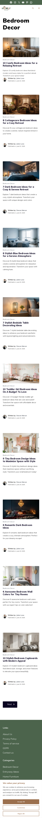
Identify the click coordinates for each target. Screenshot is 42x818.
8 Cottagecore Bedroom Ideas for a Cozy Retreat (20, 121)
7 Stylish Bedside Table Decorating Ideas (16, 324)
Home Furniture (11, 776)
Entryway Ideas (11, 771)
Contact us (8, 752)
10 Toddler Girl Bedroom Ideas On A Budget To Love (20, 390)
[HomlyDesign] (6, 8)
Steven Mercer (21, 210)
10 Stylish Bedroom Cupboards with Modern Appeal (20, 659)
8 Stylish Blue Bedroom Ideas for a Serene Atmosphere (19, 254)
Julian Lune (20, 78)
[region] (21, 799)
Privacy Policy (9, 739)
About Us (7, 734)
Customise (21, 808)
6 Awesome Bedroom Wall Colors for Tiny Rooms (17, 593)
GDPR (6, 748)
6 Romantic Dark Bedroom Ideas (17, 526)
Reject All (21, 814)
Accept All (21, 802)
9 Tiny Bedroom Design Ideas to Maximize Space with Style (19, 460)
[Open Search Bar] (33, 8)
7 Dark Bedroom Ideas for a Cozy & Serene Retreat (18, 188)
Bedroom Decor (9, 60)
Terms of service (11, 743)
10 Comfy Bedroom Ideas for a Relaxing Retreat (20, 64)
